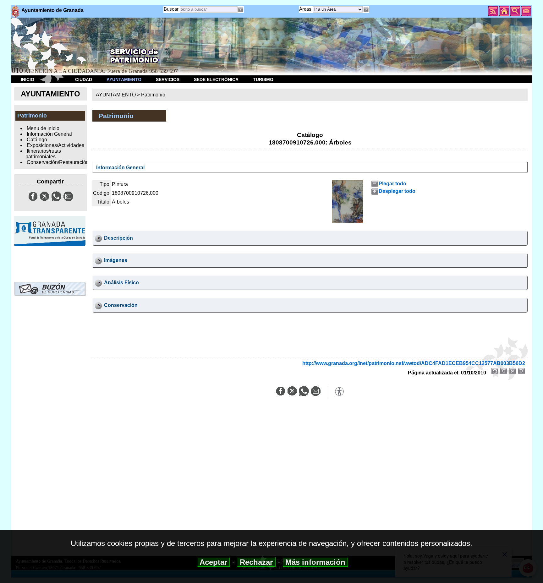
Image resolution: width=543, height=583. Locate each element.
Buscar (171, 9)
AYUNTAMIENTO (124, 79)
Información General (49, 134)
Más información (315, 562)
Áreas (306, 9)
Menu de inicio (43, 128)
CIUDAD (83, 79)
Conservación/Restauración (58, 162)
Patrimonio (153, 94)
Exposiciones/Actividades (55, 145)
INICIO (27, 79)
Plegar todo (392, 183)
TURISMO (263, 79)
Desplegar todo (397, 191)
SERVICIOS (167, 79)
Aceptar (213, 562)
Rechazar (256, 562)
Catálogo (37, 139)
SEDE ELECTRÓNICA (216, 79)
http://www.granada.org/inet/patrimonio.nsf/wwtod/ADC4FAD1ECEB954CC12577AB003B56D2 (413, 363)
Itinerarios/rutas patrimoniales (43, 153)
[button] (366, 10)
